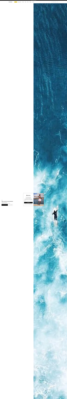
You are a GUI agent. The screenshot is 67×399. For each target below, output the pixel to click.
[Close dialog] (43, 193)
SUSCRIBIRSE (28, 202)
